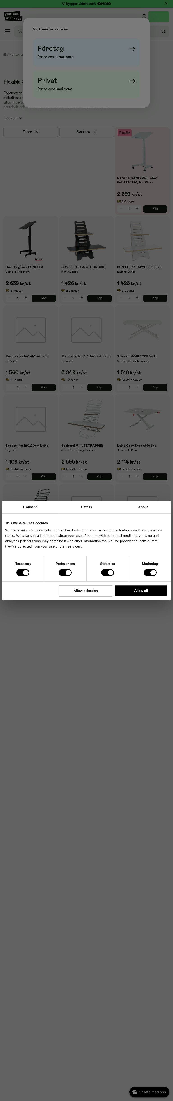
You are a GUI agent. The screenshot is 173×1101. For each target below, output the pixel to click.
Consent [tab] (30, 507)
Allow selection (86, 591)
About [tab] (143, 507)
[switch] (65, 573)
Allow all (141, 591)
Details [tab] (86, 507)
